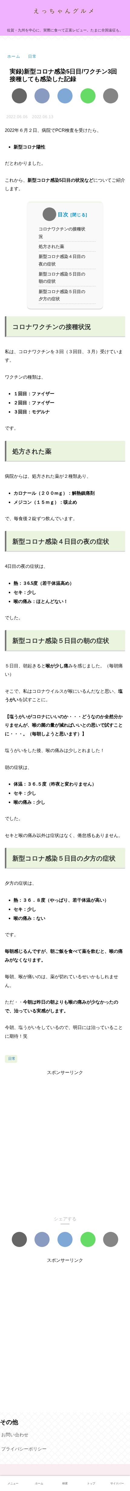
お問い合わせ (14, 1434)
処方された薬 (51, 246)
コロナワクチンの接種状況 (62, 233)
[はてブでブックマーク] (65, 95)
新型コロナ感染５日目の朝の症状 (62, 278)
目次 (63, 214)
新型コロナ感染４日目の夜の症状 (62, 260)
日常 (11, 1058)
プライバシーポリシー (24, 1448)
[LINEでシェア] (88, 95)
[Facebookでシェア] (42, 95)
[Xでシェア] (19, 95)
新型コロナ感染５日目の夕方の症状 (62, 295)
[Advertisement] (65, 1141)
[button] (110, 95)
